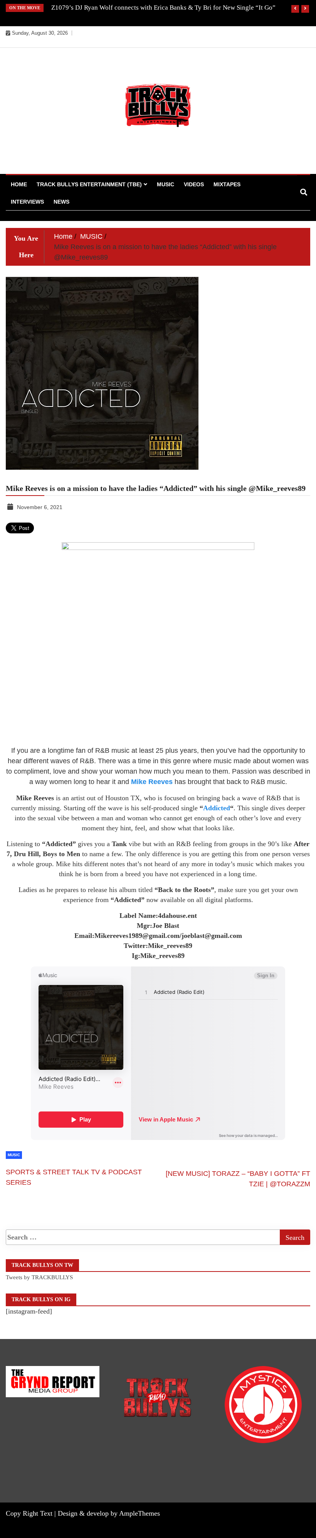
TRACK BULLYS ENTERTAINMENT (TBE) (89, 184)
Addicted (216, 808)
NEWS (61, 202)
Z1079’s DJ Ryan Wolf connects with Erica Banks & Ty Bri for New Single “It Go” (163, 7)
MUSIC (165, 184)
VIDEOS (194, 184)
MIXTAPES (226, 184)
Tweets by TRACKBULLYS (39, 1277)
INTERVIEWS (27, 202)
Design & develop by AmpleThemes (109, 1513)
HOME (19, 184)
